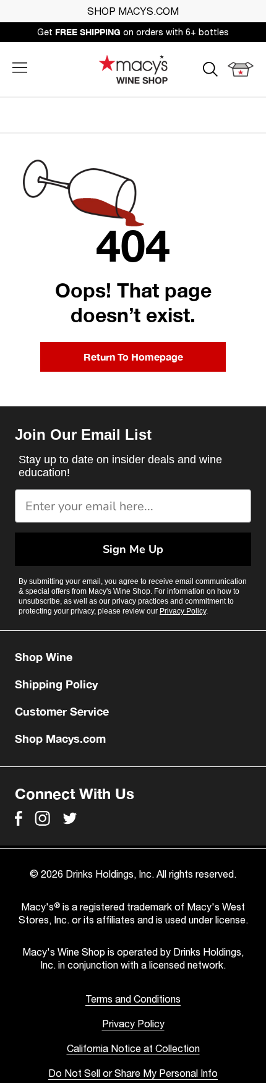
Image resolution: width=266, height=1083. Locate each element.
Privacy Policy (183, 611)
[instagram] (42, 818)
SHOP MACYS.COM (133, 11)
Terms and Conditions (133, 998)
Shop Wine (43, 657)
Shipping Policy (56, 684)
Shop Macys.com (60, 738)
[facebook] (18, 818)
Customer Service (62, 711)
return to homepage (133, 356)
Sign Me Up (133, 549)
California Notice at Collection (133, 1048)
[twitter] (69, 818)
